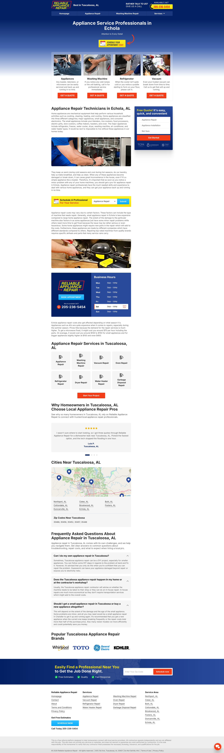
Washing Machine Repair (127, 13)
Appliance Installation (151, 125)
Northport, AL (60, 501)
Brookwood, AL (86, 505)
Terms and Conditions (61, 707)
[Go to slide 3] (94, 455)
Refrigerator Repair (91, 704)
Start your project (91, 395)
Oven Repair (119, 700)
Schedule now (65, 723)
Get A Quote (67, 95)
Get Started (153, 138)
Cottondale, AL (61, 505)
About (54, 704)
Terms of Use (146, 751)
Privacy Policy (58, 711)
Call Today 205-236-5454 (64, 728)
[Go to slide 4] (96, 455)
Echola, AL (84, 509)
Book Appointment (71, 297)
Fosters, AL (110, 505)
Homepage (64, 13)
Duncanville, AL (61, 509)
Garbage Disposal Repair (124, 707)
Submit (123, 201)
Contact (55, 700)
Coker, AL (83, 501)
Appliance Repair (92, 13)
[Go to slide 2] (90, 455)
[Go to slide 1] (85, 455)
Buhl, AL (109, 501)
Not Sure (145, 131)
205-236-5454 (162, 7)
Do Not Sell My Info (131, 751)
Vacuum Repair (90, 700)
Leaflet (128, 495)
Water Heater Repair (92, 707)
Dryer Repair (119, 704)
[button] (91, 482)
